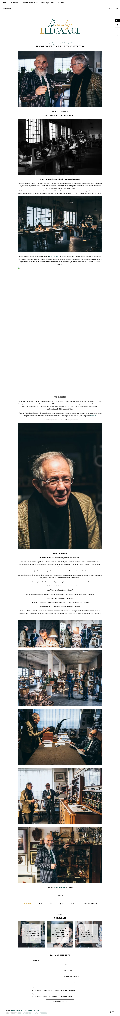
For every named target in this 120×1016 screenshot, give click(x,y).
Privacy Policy (40, 1013)
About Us (61, 3)
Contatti (7, 9)
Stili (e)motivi (47, 3)
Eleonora (15, 3)
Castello (93, 415)
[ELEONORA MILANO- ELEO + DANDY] (60, 26)
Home (5, 3)
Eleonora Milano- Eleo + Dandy (25, 1011)
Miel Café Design (24, 1013)
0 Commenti (26, 904)
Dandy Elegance (30, 3)
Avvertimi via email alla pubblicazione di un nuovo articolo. (56, 997)
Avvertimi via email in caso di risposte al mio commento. (54, 990)
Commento (36, 960)
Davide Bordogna (59, 887)
